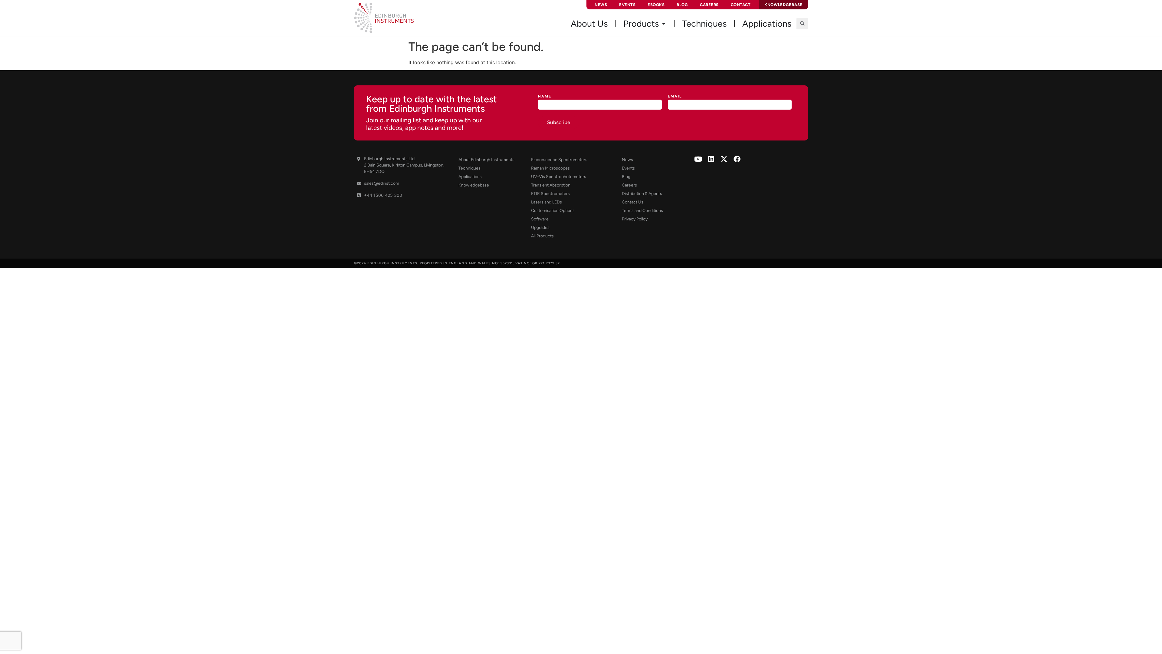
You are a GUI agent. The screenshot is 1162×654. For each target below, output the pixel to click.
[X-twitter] (724, 159)
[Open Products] (664, 23)
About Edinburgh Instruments (486, 159)
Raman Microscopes (550, 168)
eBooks (656, 4)
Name (544, 96)
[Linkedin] (710, 159)
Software (540, 219)
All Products (542, 236)
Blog (682, 4)
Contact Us (632, 202)
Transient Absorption (550, 185)
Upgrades (540, 227)
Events (627, 4)
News (601, 4)
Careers (709, 4)
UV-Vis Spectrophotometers (558, 176)
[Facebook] (737, 159)
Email (675, 96)
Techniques (469, 168)
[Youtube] (697, 159)
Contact (741, 4)
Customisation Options (553, 210)
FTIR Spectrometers (550, 193)
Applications (470, 176)
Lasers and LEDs (546, 202)
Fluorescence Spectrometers (559, 159)
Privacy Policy (635, 219)
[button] (802, 23)
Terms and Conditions (642, 210)
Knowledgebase (473, 185)
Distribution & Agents (642, 193)
